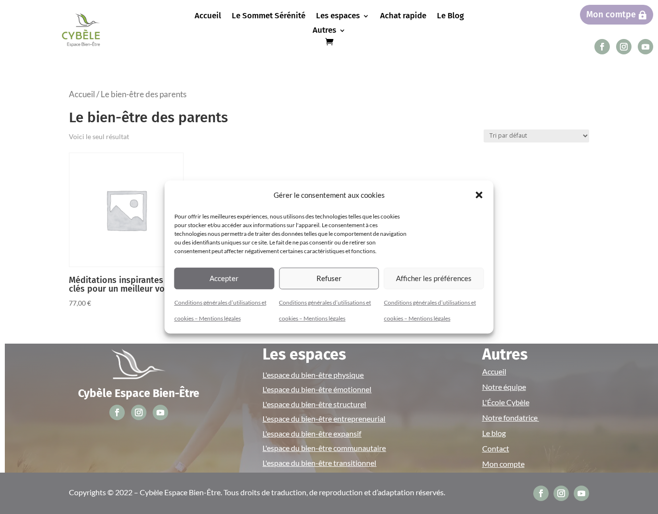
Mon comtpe (611, 14)
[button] (479, 195)
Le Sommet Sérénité (268, 17)
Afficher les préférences (434, 278)
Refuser (329, 278)
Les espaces (338, 17)
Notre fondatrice (510, 417)
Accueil (208, 17)
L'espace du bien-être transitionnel (319, 462)
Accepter (224, 278)
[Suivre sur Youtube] (645, 46)
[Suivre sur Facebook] (602, 46)
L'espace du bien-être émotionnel (317, 389)
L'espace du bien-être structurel (314, 404)
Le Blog (450, 17)
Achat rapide (403, 17)
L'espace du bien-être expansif (312, 433)
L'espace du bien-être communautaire (324, 447)
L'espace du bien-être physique (313, 374)
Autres (324, 31)
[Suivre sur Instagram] (624, 46)
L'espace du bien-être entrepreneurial (324, 418)
